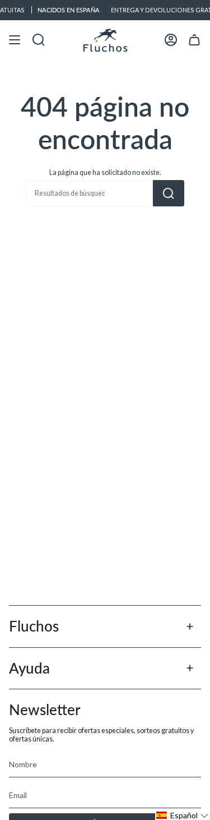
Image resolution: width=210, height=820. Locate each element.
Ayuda (29, 668)
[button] (182, 815)
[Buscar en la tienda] (168, 193)
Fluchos (34, 626)
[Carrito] (194, 40)
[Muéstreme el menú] (14, 40)
